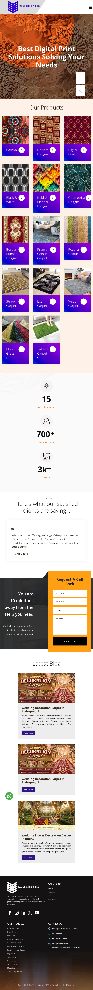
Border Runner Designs (11, 253)
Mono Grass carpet (11, 353)
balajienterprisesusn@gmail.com (66, 947)
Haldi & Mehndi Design (42, 201)
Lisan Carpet (42, 303)
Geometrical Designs (77, 199)
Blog (49, 896)
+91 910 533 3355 (59, 938)
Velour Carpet (73, 303)
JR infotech (70, 985)
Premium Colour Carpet (43, 253)
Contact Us (52, 899)
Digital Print (72, 152)
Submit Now (70, 641)
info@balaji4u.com (60, 943)
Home (50, 888)
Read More (28, 733)
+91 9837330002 (59, 933)
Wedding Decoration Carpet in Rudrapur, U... (43, 709)
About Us (51, 892)
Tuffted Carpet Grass (42, 353)
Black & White (11, 199)
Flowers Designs (42, 152)
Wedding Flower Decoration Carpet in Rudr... (46, 837)
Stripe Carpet (11, 303)
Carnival (12, 150)
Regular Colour (73, 251)
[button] (80, 78)
